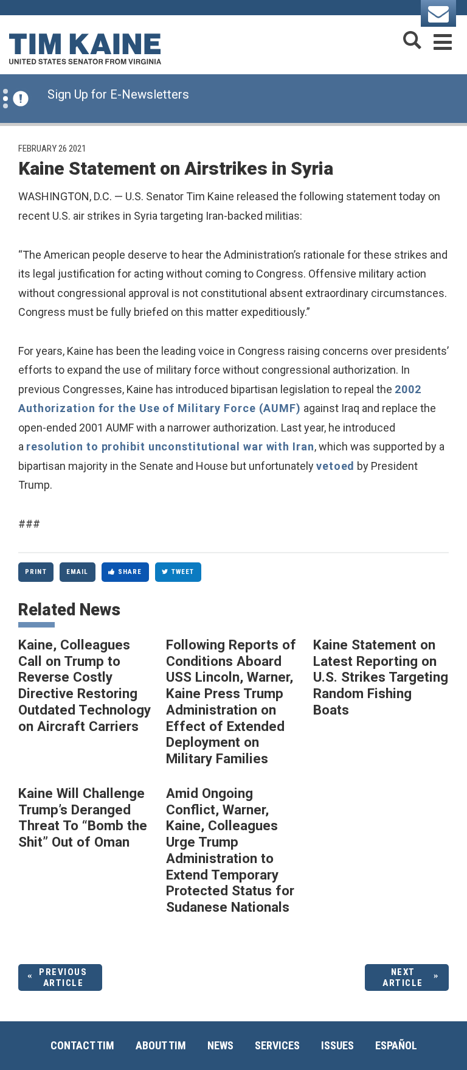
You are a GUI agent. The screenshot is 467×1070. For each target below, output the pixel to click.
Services (277, 1045)
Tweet (183, 572)
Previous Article (63, 977)
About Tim (161, 1045)
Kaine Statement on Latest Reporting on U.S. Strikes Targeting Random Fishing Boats (380, 677)
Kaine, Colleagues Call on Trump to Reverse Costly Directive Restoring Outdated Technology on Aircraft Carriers (84, 685)
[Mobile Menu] (442, 40)
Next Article (402, 977)
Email (77, 572)
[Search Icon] (412, 40)
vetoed (335, 466)
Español (396, 1045)
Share (130, 572)
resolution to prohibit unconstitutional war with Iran (170, 446)
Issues (337, 1045)
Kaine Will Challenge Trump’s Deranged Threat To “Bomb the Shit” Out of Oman (82, 817)
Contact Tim (82, 1045)
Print (36, 572)
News (220, 1045)
